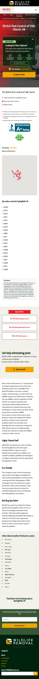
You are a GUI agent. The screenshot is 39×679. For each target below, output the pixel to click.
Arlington (7, 543)
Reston (7, 587)
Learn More (27, 18)
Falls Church (19, 15)
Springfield (8, 577)
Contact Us (4, 661)
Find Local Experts (19, 625)
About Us (4, 663)
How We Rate (5, 658)
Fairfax (7, 571)
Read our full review (8, 151)
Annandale (8, 562)
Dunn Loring (8, 547)
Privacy (3, 666)
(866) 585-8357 (20, 63)
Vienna (7, 565)
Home (5, 15)
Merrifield (7, 556)
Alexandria (8, 552)
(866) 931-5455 (20, 75)
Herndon (7, 583)
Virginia (11, 15)
